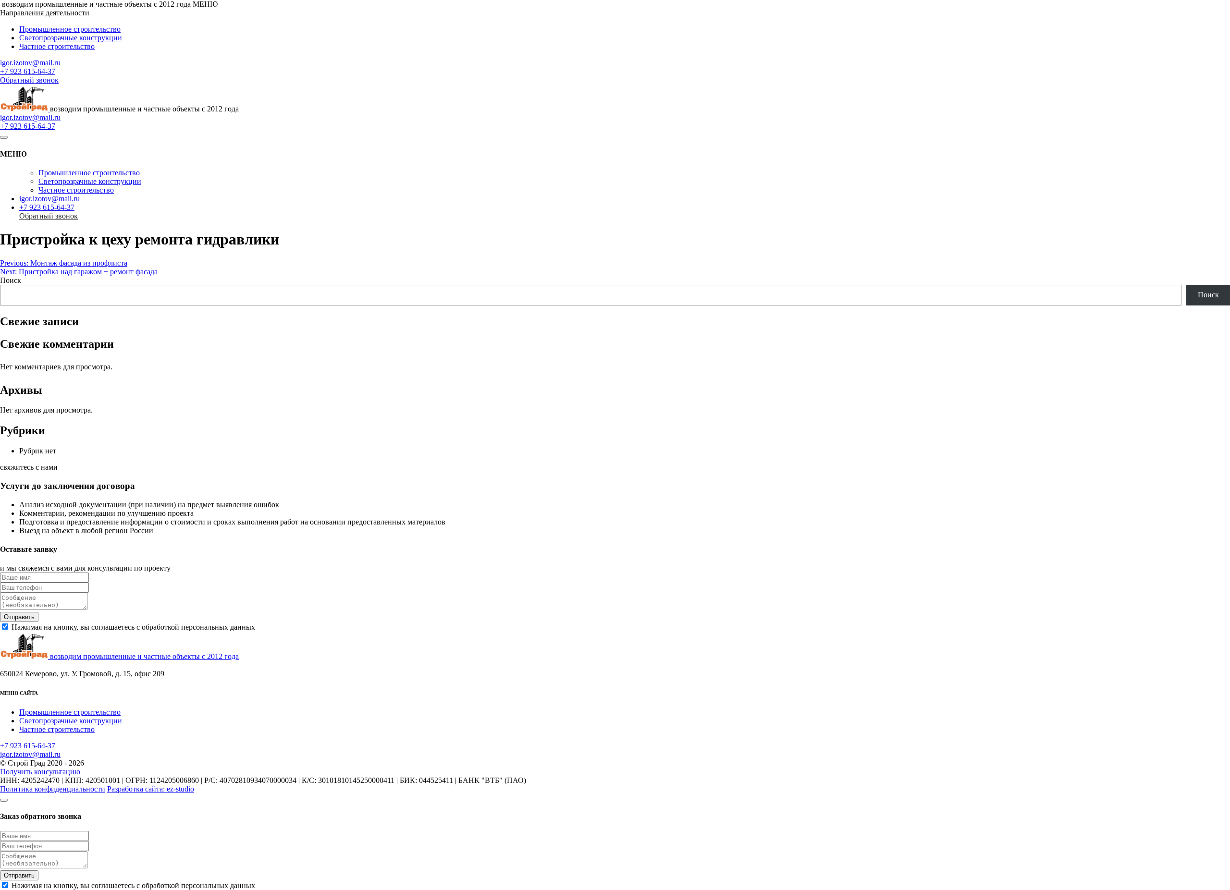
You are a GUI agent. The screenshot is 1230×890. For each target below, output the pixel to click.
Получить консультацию (40, 772)
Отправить (19, 617)
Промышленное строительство (70, 29)
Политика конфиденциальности (52, 789)
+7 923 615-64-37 (27, 71)
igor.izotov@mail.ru (30, 63)
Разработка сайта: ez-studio (150, 789)
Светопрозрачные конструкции (70, 38)
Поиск (10, 280)
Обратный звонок (29, 80)
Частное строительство (57, 46)
